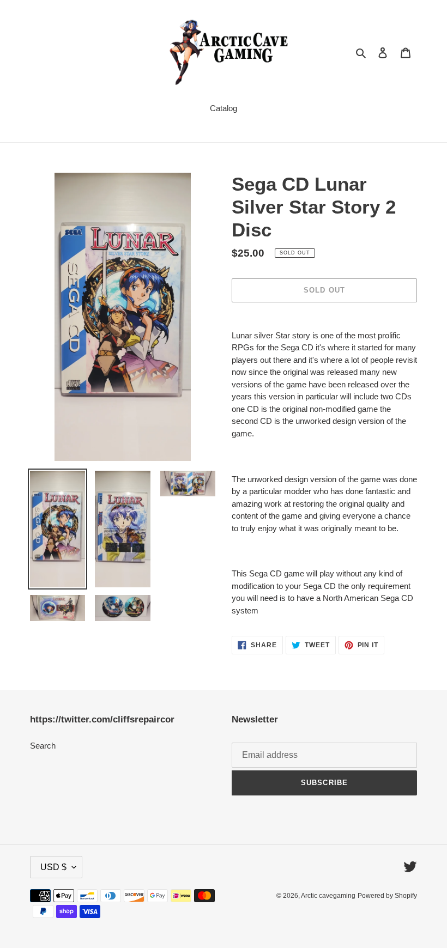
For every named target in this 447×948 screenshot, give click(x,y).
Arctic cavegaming (328, 896)
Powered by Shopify (387, 896)
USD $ (53, 867)
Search (43, 745)
